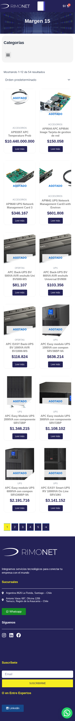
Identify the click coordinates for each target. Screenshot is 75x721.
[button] (8, 55)
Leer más (19, 149)
